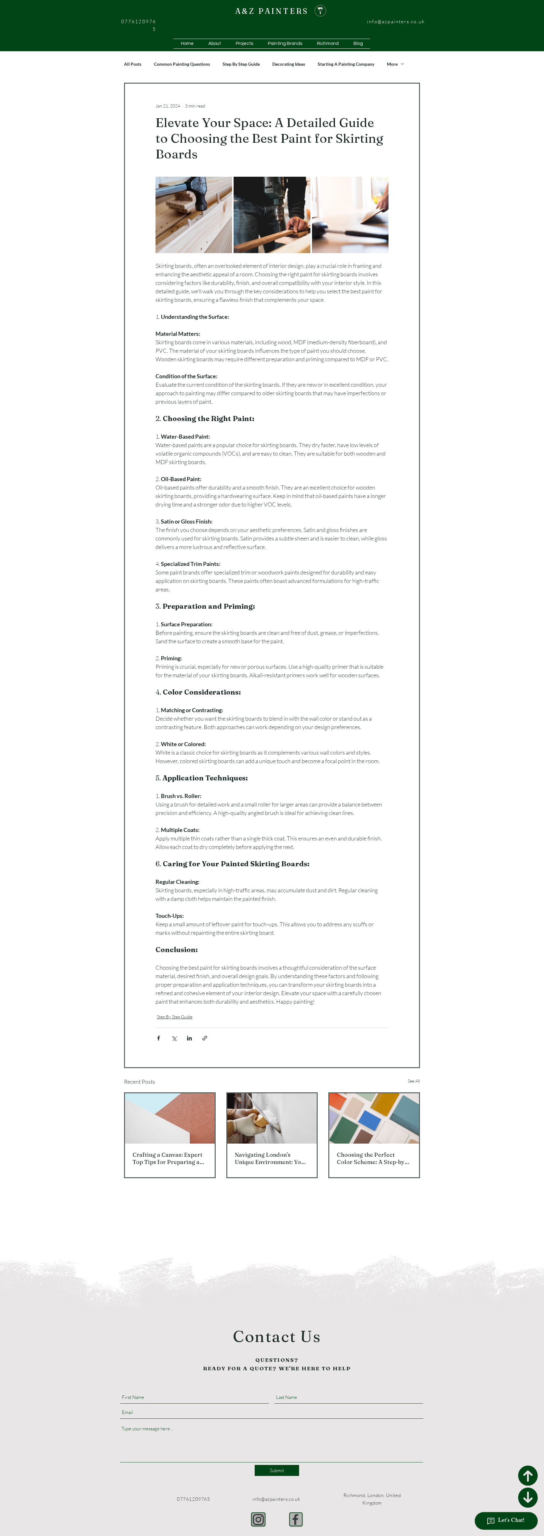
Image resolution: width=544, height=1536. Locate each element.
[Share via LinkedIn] (189, 1038)
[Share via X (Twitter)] (174, 1038)
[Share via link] (205, 1038)
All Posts (132, 64)
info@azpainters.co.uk (396, 22)
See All (414, 1081)
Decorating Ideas (288, 64)
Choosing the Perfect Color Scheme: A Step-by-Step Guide (372, 1158)
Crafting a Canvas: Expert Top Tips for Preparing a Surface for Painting (167, 1158)
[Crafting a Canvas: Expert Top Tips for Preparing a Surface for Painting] (170, 1118)
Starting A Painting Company (346, 64)
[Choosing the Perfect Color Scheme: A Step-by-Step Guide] (374, 1118)
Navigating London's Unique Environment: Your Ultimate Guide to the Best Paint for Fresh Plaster (271, 1158)
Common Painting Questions (182, 64)
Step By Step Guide (241, 64)
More (392, 64)
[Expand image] (194, 215)
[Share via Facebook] (159, 1038)
